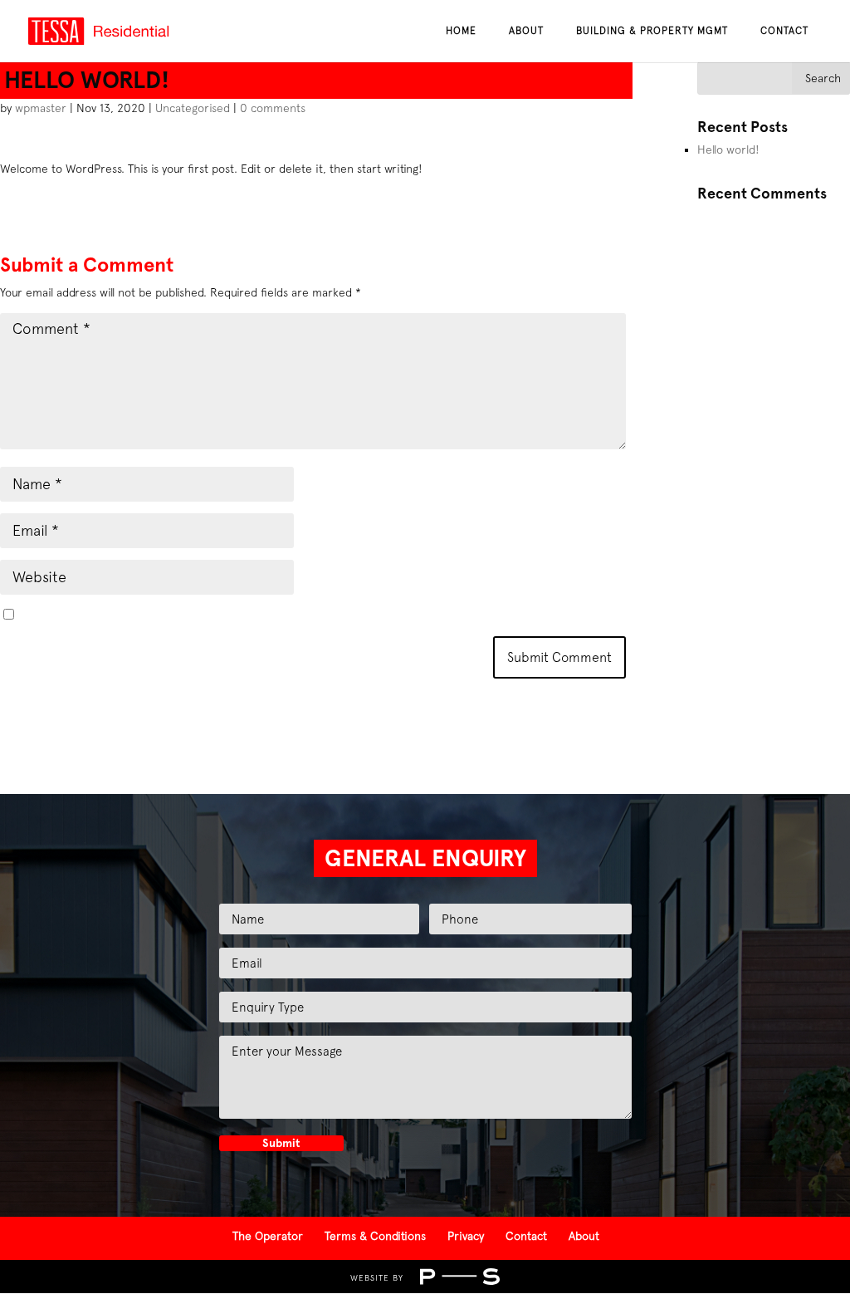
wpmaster (40, 108)
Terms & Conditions (375, 1236)
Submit (281, 1143)
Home (461, 31)
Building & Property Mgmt (652, 31)
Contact (784, 31)
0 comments (272, 108)
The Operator (267, 1236)
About (526, 31)
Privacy (465, 1236)
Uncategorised (192, 108)
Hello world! (728, 149)
